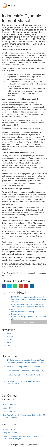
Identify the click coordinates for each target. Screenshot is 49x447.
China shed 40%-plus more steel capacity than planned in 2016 (28, 317)
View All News (27, 322)
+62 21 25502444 (9, 404)
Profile (9, 333)
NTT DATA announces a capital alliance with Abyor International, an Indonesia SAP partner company (28, 299)
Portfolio (10, 336)
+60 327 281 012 (9, 429)
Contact (9, 345)
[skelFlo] (10, 5)
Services (10, 339)
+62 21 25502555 (9, 408)
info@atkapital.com (10, 411)
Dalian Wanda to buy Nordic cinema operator (28, 304)
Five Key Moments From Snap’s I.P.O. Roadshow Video (25, 312)
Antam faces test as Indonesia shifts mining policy (27, 308)
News (9, 342)
